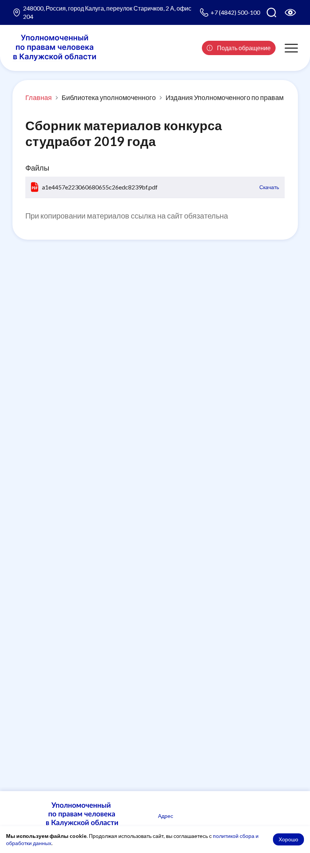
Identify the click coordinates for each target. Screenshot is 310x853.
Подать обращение (243, 47)
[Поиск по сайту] (271, 12)
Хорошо (288, 839)
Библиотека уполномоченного (109, 97)
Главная (38, 97)
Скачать (269, 187)
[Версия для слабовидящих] (290, 12)
